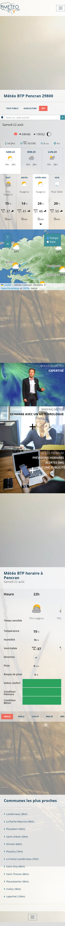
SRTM (26, 288)
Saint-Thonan (17, 874)
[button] (15, 267)
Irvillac (13, 889)
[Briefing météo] (32, 428)
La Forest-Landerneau (22, 859)
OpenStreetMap (10, 288)
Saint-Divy (15, 866)
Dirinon (14, 844)
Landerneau (16, 814)
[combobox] (34, 117)
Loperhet (15, 896)
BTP (43, 108)
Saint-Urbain (17, 836)
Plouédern (15, 829)
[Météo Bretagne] (10, 8)
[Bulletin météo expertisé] (32, 384)
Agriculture (30, 108)
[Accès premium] (32, 471)
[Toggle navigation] (60, 8)
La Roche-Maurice (20, 821)
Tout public (12, 108)
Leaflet (7, 285)
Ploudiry (14, 851)
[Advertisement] (32, 52)
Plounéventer (17, 881)
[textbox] (35, 117)
